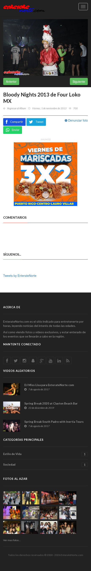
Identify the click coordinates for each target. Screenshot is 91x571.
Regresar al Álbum (16, 108)
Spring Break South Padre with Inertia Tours (54, 421)
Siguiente (79, 81)
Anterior (11, 81)
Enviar (15, 130)
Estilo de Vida (44, 454)
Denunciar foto (77, 120)
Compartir (16, 121)
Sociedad (44, 464)
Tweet (39, 121)
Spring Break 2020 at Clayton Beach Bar (51, 403)
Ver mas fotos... (12, 540)
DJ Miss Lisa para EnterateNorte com (49, 385)
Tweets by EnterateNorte (19, 275)
